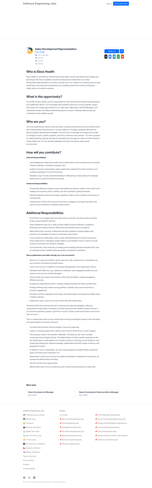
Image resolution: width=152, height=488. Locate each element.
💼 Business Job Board (32, 427)
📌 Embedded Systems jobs (70, 427)
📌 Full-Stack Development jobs (71, 431)
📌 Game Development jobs (106, 431)
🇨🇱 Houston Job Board (32, 448)
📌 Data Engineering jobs (69, 423)
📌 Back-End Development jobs (71, 419)
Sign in (109, 4)
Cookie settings (29, 469)
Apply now (111, 51)
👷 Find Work (28, 423)
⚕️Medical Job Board (31, 452)
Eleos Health (40, 52)
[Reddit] (122, 57)
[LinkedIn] (114, 57)
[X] (105, 57)
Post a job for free (121, 3)
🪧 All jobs (63, 415)
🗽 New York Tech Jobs (32, 436)
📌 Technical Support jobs (69, 444)
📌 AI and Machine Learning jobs (107, 415)
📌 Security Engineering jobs (70, 440)
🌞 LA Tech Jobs (29, 440)
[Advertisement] (76, 22)
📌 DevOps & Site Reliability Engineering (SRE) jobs (112, 423)
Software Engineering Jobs (39, 3)
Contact (26, 464)
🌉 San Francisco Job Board (34, 444)
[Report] (122, 51)
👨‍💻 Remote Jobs (29, 419)
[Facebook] (110, 57)
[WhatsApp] (118, 57)
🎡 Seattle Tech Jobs (31, 431)
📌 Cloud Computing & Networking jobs (110, 419)
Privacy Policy (28, 460)
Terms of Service (29, 456)
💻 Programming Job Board (34, 415)
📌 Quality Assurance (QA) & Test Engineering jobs (112, 436)
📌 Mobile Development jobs (70, 436)
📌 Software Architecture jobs (106, 440)
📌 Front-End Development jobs (107, 427)
